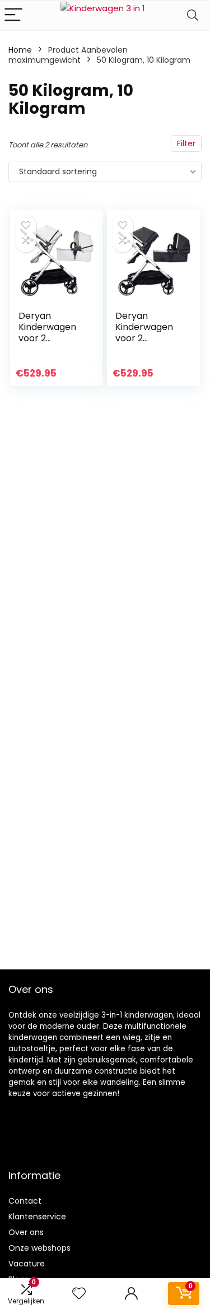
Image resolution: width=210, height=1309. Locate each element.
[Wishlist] (79, 1294)
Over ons (26, 1232)
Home (20, 49)
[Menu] (13, 15)
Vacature (26, 1263)
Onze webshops (39, 1248)
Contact (24, 1200)
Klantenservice (37, 1216)
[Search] (192, 15)
